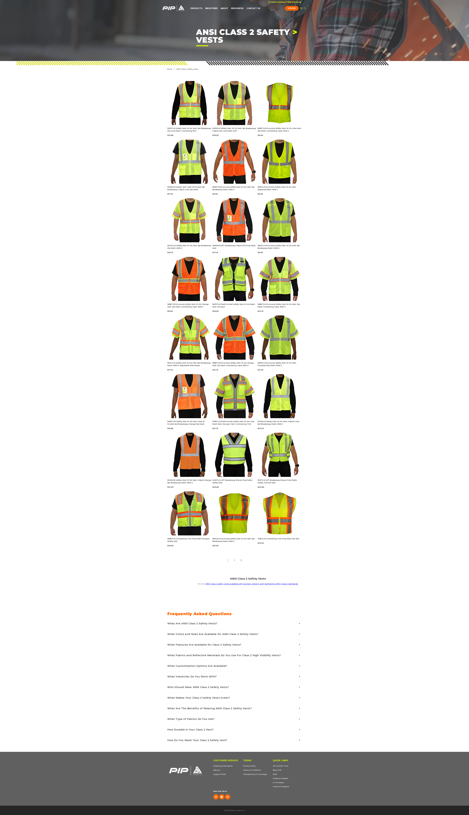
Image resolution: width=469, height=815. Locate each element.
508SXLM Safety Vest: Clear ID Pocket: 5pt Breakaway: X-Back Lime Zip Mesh (186, 188)
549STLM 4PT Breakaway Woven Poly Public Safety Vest (232, 481)
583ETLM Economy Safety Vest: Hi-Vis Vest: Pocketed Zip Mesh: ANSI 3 (277, 364)
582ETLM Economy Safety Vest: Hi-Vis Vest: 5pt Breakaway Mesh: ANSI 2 (279, 246)
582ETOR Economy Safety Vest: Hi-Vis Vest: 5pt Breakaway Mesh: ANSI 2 (233, 188)
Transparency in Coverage (255, 774)
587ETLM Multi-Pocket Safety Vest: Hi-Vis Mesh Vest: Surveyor (233, 305)
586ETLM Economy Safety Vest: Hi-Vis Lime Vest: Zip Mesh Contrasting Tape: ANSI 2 (279, 129)
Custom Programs (281, 786)
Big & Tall (277, 770)
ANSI (275, 774)
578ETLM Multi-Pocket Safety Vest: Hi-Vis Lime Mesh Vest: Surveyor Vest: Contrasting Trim (233, 422)
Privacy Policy (249, 766)
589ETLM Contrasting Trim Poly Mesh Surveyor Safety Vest (188, 540)
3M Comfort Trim (280, 766)
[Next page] (241, 560)
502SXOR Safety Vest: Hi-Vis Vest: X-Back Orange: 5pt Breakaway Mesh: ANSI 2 (189, 481)
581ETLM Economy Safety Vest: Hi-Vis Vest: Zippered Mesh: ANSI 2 (277, 188)
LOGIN (292, 8)
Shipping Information (223, 766)
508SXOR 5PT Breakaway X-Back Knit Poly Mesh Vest (234, 246)
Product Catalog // (278, 2)
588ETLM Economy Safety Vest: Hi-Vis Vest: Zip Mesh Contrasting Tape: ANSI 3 (279, 305)
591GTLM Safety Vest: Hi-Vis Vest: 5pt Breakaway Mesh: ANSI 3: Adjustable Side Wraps (189, 364)
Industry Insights (280, 778)
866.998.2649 (294, 2)
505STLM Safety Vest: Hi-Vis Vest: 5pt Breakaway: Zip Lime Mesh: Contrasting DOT (189, 129)
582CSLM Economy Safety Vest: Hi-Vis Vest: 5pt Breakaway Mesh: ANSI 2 (233, 540)
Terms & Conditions (252, 770)
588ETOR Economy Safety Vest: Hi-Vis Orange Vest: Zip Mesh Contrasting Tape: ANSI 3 (233, 364)
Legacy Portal (219, 774)
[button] (196, 8)
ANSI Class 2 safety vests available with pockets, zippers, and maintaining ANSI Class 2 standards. (252, 584)
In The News (278, 782)
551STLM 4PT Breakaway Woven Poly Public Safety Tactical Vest (277, 481)
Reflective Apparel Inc (237, 810)
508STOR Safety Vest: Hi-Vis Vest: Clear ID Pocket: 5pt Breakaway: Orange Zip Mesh (186, 422)
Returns (216, 770)
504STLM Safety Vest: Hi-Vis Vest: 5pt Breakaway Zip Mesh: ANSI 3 (189, 246)
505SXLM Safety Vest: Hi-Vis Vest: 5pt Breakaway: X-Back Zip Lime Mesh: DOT (234, 129)
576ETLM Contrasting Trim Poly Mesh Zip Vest (278, 539)
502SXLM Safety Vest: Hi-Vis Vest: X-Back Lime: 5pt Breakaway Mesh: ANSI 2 (278, 422)
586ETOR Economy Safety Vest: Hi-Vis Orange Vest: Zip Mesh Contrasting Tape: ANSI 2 (188, 305)
